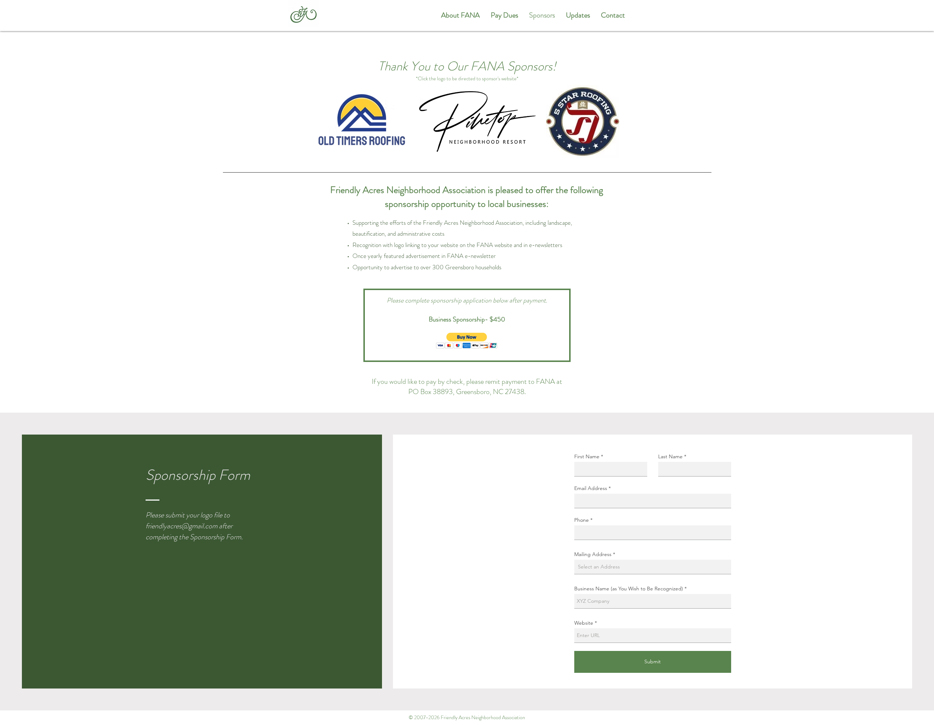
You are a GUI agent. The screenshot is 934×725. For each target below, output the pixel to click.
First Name (586, 456)
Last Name (670, 456)
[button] (467, 340)
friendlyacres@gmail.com (181, 526)
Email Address (590, 488)
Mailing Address (592, 554)
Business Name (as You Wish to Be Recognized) (628, 588)
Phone (581, 519)
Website (583, 622)
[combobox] (652, 567)
